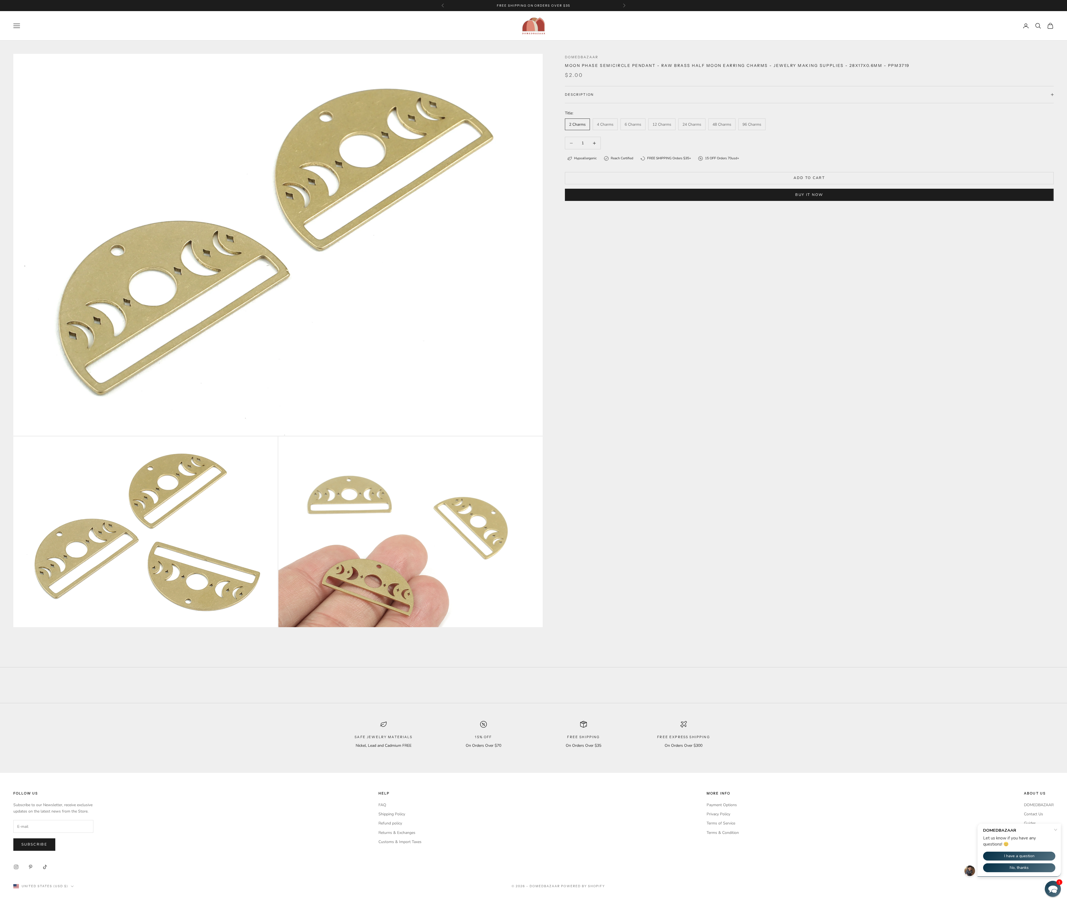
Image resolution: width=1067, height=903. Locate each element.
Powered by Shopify (583, 886)
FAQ (382, 805)
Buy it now (809, 194)
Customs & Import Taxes (400, 841)
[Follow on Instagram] (16, 867)
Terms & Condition (723, 832)
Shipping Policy (391, 814)
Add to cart (809, 177)
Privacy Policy (718, 814)
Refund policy (390, 823)
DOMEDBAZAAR (1039, 805)
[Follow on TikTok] (45, 867)
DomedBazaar (581, 57)
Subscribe (34, 844)
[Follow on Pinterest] (30, 867)
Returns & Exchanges (396, 832)
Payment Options (722, 805)
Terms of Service (721, 823)
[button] (1053, 889)
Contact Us (1033, 814)
